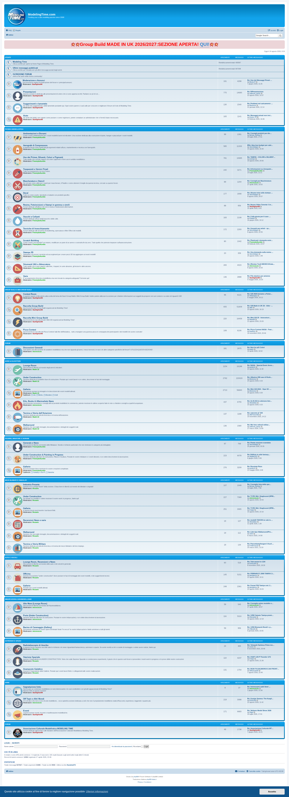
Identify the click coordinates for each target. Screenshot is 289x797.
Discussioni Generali (33, 348)
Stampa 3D (28, 252)
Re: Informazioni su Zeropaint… (260, 169)
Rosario (36, 488)
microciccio (254, 183)
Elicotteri (48, 395)
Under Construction (32, 377)
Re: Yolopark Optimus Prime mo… (260, 645)
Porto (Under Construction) (35, 615)
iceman (252, 159)
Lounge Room (29, 365)
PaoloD (252, 218)
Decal (25, 193)
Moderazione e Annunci (34, 80)
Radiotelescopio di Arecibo (35, 645)
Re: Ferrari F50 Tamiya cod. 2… (259, 585)
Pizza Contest (29, 330)
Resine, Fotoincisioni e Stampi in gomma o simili (46, 205)
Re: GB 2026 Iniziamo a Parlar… (259, 294)
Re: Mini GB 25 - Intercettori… (259, 318)
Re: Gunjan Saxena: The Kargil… (260, 699)
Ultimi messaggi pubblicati (25, 68)
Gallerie (26, 389)
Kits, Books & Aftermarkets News (38, 401)
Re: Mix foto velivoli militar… (258, 425)
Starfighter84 (37, 84)
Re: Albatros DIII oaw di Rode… (259, 377)
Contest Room (29, 294)
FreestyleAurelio (39, 137)
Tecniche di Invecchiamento (36, 228)
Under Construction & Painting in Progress (43, 455)
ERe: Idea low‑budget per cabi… (260, 145)
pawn (251, 349)
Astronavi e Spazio (13, 641)
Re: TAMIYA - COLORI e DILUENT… (261, 157)
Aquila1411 (253, 456)
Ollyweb (252, 629)
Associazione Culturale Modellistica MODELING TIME (48, 728)
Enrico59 (253, 563)
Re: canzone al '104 (255, 413)
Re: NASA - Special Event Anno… (260, 365)
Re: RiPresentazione (255, 92)
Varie (25, 276)
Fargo (252, 510)
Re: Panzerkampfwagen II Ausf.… (260, 544)
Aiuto (25, 116)
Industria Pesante (31, 484)
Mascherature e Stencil (33, 181)
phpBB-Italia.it (151, 779)
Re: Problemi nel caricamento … (260, 103)
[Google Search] (280, 35)
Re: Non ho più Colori (256, 347)
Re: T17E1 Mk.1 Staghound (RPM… (261, 496)
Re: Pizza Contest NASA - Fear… (260, 329)
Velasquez (253, 296)
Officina (26, 574)
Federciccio (254, 545)
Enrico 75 (253, 117)
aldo (251, 307)
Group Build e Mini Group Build (18, 290)
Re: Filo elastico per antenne (258, 276)
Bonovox (253, 105)
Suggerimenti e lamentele (35, 104)
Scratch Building (31, 240)
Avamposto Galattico (33, 669)
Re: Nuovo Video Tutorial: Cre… (260, 205)
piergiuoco (253, 575)
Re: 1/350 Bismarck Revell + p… (259, 627)
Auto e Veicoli (11, 557)
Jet (34, 395)
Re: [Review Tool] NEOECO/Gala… (261, 264)
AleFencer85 (254, 415)
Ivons (252, 647)
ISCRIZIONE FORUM (22, 74)
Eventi (26, 711)
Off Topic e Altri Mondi (33, 699)
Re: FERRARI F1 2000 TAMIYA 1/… (260, 573)
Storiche (51, 472)
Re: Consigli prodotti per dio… (259, 133)
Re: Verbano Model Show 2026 (259, 710)
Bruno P (252, 82)
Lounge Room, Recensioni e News (39, 562)
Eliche (40, 395)
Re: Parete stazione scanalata (259, 443)
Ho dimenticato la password (122, 746)
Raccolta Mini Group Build (35, 318)
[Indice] (16, 15)
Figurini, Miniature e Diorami (17, 438)
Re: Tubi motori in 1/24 (256, 562)
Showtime (253, 403)
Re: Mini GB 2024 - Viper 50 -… (259, 389)
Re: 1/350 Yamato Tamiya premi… (260, 615)
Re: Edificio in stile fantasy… (258, 454)
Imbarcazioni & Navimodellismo (18, 599)
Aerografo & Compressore (35, 145)
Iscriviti (15, 743)
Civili (56, 395)
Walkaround (28, 425)
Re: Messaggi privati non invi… (259, 115)
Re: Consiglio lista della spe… (259, 484)
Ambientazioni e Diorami (34, 133)
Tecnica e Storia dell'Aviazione (37, 413)
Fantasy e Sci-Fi (39, 472)
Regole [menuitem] (18, 30)
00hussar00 (254, 671)
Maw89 (252, 319)
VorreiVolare (254, 147)
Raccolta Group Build (33, 306)
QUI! (204, 44)
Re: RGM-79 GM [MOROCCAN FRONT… (263, 669)
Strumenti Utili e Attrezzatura (36, 264)
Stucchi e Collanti (31, 217)
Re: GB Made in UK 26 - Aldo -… (260, 306)
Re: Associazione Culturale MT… (260, 728)
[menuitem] (9, 30)
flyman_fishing (255, 135)
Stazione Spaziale (31, 657)
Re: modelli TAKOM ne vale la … (260, 520)
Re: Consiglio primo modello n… (260, 603)
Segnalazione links (32, 687)
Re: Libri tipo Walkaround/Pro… (259, 532)
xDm (251, 534)
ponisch (252, 367)
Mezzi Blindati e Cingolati (16, 480)
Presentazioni (29, 92)
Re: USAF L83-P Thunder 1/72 (259, 657)
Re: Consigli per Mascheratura (259, 181)
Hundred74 (71, 765)
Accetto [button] (272, 791)
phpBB (136, 776)
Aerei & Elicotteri (13, 361)
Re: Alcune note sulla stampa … (260, 193)
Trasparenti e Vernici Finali (35, 169)
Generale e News (31, 443)
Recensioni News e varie (34, 520)
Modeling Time (20, 62)
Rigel (251, 712)
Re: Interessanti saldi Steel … (258, 687)
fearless (252, 331)
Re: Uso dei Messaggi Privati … (259, 80)
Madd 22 (36, 369)
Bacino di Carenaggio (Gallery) (37, 627)
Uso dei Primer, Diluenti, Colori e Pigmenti (43, 157)
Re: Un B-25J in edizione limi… (259, 401)
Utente (8, 57)
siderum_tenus (255, 93)
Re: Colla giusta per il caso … (259, 216)
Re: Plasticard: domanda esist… (260, 240)
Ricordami (137, 746)
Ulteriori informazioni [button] (97, 791)
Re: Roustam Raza (254, 466)
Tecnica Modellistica (14, 129)
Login (7, 743)
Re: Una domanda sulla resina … (260, 252)
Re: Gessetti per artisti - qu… (258, 228)
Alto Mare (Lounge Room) (35, 603)
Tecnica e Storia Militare (34, 544)
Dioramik (253, 617)
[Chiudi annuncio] (282, 42)
